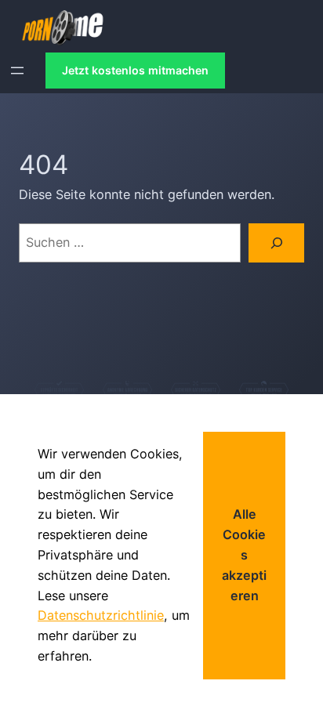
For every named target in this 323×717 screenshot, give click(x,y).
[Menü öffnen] (17, 70)
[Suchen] (276, 243)
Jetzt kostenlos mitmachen (135, 70)
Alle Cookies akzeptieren (244, 554)
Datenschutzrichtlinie (101, 615)
